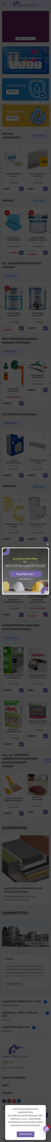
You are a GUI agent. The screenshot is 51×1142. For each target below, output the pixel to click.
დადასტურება (25, 1134)
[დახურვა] (47, 544)
